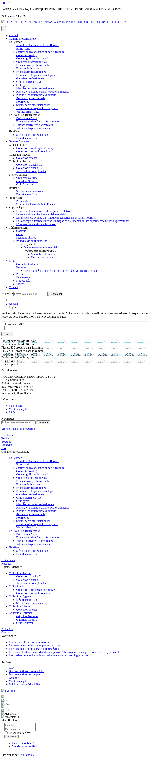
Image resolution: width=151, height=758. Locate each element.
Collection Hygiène (20, 596)
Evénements (23, 277)
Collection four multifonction (33, 593)
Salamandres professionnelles (33, 520)
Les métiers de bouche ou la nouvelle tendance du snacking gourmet (55, 217)
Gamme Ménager (19, 141)
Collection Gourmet (20, 613)
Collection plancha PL (29, 576)
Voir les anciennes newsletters (18, 428)
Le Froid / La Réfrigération (24, 530)
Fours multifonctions (28, 484)
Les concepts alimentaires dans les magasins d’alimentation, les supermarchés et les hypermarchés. (73, 221)
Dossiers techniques (42, 257)
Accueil (13, 35)
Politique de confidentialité (31, 240)
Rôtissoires (22, 517)
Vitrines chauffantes (27, 527)
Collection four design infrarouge (35, 589)
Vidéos (20, 284)
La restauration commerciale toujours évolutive (43, 211)
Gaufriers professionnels (30, 494)
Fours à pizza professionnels (32, 481)
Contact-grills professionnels (32, 474)
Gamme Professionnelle (22, 38)
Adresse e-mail (14, 324)
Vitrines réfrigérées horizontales (34, 540)
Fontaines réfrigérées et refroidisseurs (37, 537)
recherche (7, 293)
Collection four (17, 586)
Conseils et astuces (27, 264)
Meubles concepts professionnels (35, 504)
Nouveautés (23, 280)
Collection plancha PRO (30, 579)
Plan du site (15, 405)
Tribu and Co (27, 754)
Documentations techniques (25, 674)
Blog (12, 260)
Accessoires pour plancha (31, 583)
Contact (13, 287)
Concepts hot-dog (26, 471)
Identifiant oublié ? (23, 743)
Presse (20, 274)
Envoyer (7, 334)
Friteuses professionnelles (31, 487)
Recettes (21, 267)
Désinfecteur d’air (26, 554)
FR (3, 3)
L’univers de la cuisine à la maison (36, 224)
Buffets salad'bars (26, 534)
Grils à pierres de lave (28, 497)
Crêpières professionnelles (31, 477)
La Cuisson (15, 457)
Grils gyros (22, 501)
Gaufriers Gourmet (27, 619)
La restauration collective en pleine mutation (41, 214)
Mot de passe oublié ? (24, 746)
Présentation (23, 201)
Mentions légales (26, 237)
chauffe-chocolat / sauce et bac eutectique (40, 467)
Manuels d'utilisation (43, 254)
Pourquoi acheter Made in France (35, 204)
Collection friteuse (19, 606)
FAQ (12, 412)
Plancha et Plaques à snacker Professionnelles (42, 507)
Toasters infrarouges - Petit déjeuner (37, 524)
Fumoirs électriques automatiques (35, 491)
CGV (19, 234)
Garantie (21, 230)
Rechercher (56, 294)
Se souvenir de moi (19, 732)
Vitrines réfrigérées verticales (33, 544)
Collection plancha (20, 573)
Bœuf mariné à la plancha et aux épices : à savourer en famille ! (60, 270)
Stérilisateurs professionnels (32, 550)
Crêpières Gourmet (27, 616)
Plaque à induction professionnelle (36, 510)
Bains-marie (23, 464)
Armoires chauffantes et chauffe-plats (37, 461)
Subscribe (43, 422)
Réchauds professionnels (30, 514)
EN (9, 3)
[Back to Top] (2, 338)
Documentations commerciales (41, 247)
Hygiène (14, 547)
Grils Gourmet (24, 622)
